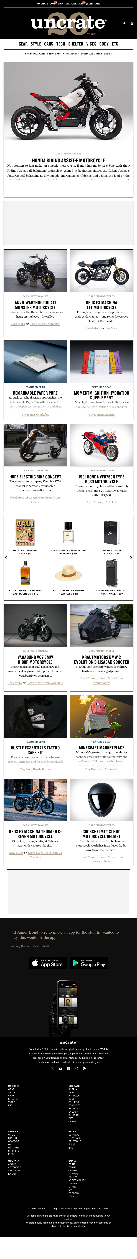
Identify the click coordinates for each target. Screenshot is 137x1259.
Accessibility (77, 1180)
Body (104, 44)
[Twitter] (53, 1069)
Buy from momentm (102, 414)
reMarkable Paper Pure (35, 393)
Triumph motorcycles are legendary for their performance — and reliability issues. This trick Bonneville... (102, 316)
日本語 (71, 1144)
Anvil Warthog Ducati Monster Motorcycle (35, 304)
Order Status (12, 1136)
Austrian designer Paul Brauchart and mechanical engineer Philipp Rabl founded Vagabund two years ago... (35, 671)
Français (74, 1137)
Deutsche (74, 1141)
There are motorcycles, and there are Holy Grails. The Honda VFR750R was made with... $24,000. (101, 490)
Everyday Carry (91, 53)
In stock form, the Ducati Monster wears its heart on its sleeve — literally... (35, 314)
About (12, 1163)
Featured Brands (74, 1107)
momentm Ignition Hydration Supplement (102, 395)
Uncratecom (46, 3)
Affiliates (14, 1170)
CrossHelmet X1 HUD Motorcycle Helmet (102, 833)
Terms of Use (72, 1169)
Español (73, 1134)
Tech (60, 44)
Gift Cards (72, 1120)
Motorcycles (73, 153)
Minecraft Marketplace (102, 748)
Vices (91, 44)
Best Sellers (73, 1100)
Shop (28, 53)
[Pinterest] (84, 1069)
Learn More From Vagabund (45, 683)
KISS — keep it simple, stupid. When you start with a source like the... (35, 843)
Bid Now (111, 502)
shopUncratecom (71, 3)
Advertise (14, 1167)
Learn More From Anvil (45, 323)
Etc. (10, 1105)
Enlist (108, 53)
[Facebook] (68, 1069)
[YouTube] (61, 1069)
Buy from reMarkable (35, 414)
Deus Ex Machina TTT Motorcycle (101, 304)
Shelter (75, 44)
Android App (71, 53)
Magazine (39, 53)
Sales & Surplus (74, 1113)
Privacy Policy (73, 1175)
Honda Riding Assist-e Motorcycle (68, 160)
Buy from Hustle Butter (35, 769)
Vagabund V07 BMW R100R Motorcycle (35, 659)
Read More (18, 323)
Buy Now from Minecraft (101, 769)
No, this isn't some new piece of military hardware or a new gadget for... (101, 669)
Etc (115, 44)
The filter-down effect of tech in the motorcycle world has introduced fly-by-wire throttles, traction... (101, 845)
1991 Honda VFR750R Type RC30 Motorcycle (102, 479)
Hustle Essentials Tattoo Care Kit (35, 750)
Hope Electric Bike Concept (35, 477)
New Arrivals (74, 1094)
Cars (48, 44)
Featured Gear (35, 387)
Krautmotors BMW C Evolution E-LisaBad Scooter (101, 659)
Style (36, 44)
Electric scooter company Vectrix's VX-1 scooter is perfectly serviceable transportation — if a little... (35, 486)
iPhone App (54, 53)
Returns (13, 1147)
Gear (23, 44)
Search (124, 23)
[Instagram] (76, 1069)
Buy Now (111, 328)
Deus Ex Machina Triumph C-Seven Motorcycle (35, 833)
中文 (70, 1147)
